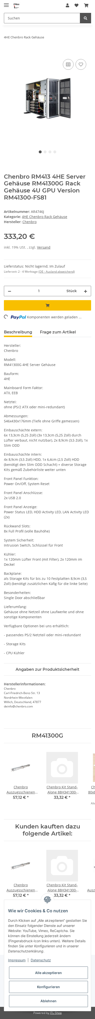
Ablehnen (48, 1001)
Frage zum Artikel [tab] (58, 332)
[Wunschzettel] (76, 5)
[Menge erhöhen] (85, 291)
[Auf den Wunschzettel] (81, 64)
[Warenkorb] (86, 5)
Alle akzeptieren (48, 973)
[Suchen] (85, 18)
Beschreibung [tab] (18, 332)
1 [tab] (40, 151)
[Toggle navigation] (6, 3)
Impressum (17, 960)
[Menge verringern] (9, 291)
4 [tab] (54, 151)
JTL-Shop (56, 1013)
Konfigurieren (48, 987)
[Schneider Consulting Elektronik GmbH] (16, 5)
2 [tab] (45, 151)
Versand (43, 247)
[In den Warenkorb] (8, 52)
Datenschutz (41, 960)
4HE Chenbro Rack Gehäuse (44, 216)
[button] (67, 5)
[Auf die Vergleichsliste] (68, 64)
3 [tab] (49, 151)
